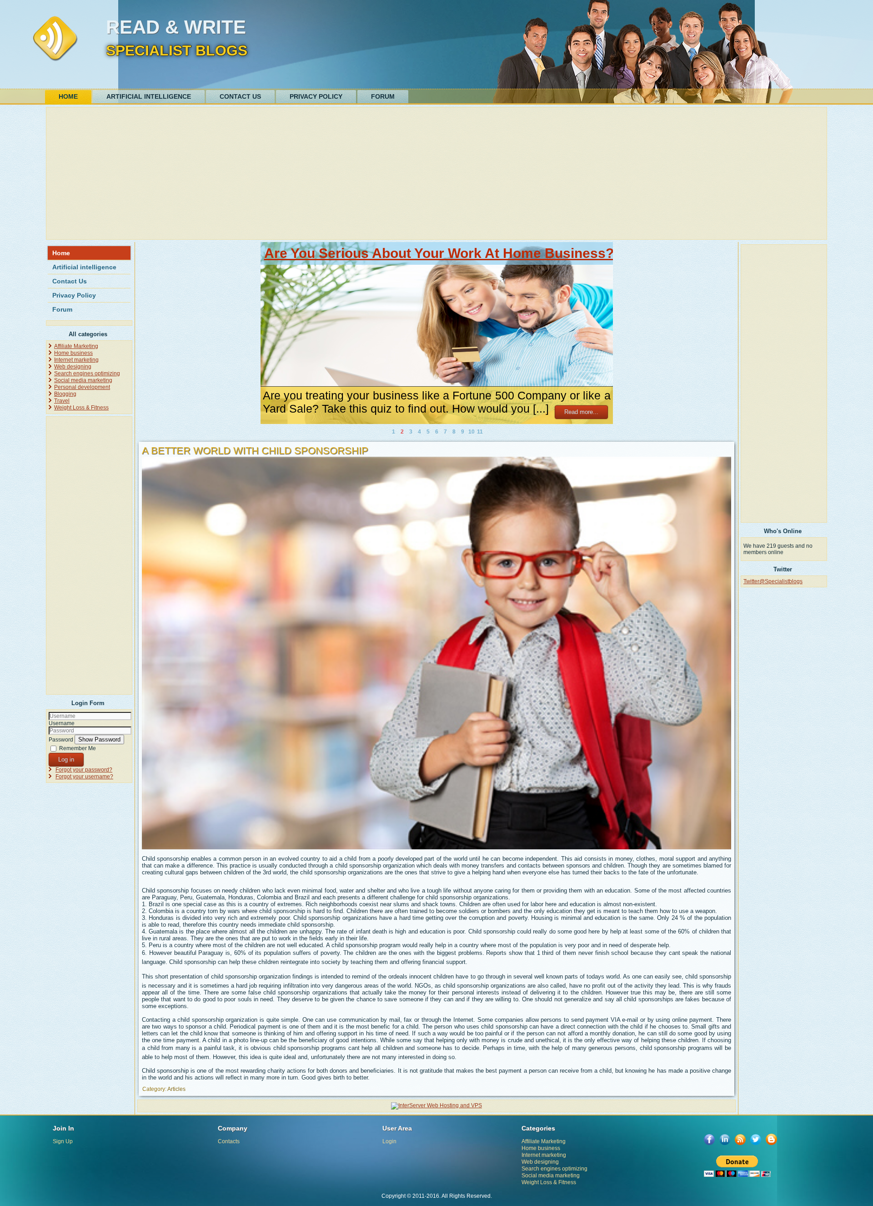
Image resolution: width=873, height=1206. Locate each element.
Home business (73, 353)
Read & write (176, 27)
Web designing (72, 366)
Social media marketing (83, 380)
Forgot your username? (84, 776)
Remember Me (77, 748)
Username (62, 723)
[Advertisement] (321, 173)
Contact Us (240, 96)
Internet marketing (76, 360)
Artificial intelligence (148, 96)
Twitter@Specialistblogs (773, 581)
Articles (176, 1089)
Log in (66, 759)
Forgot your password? (83, 770)
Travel (62, 401)
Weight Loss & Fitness (81, 407)
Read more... (581, 412)
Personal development (82, 387)
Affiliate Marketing (76, 346)
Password (61, 740)
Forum (383, 96)
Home (68, 96)
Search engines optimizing (87, 373)
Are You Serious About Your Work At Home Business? (439, 253)
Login (389, 1141)
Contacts (229, 1141)
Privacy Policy (316, 96)
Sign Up (63, 1141)
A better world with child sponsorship (255, 450)
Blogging (65, 394)
